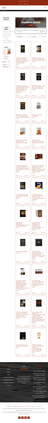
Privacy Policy (33, 406)
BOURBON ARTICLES (8, 379)
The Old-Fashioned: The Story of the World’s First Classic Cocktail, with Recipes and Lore (22, 315)
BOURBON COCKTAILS (8, 382)
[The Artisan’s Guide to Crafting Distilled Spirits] (22, 185)
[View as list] (45, 37)
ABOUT (8, 371)
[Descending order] (28, 37)
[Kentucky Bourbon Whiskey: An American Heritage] (22, 131)
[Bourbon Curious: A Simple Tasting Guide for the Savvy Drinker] (38, 49)
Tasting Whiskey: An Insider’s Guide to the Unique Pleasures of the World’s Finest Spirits (22, 168)
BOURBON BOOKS (7, 40)
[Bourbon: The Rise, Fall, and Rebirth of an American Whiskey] (22, 105)
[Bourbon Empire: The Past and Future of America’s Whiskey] (38, 76)
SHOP (8, 374)
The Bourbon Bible (21, 251)
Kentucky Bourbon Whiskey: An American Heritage (21, 141)
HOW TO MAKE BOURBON (39, 371)
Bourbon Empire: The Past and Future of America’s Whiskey (38, 87)
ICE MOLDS (6, 37)
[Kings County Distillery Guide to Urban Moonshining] (38, 131)
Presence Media (27, 406)
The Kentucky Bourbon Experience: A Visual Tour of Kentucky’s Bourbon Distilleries (38, 283)
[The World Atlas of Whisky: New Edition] (22, 335)
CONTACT (8, 385)
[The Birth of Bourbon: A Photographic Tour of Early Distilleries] (22, 213)
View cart (43, 31)
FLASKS (6, 38)
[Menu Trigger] (45, 7)
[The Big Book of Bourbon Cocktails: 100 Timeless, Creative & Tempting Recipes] (38, 185)
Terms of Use (39, 406)
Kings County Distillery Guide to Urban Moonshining (38, 141)
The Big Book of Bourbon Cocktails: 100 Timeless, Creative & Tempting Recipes (38, 197)
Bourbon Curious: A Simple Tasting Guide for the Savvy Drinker (38, 59)
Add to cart (18, 66)
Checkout (6, 66)
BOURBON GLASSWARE (7, 31)
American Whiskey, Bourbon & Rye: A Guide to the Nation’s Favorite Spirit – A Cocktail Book (22, 60)
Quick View (27, 66)
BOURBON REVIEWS (8, 377)
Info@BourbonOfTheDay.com (24, 1)
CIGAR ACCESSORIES (7, 42)
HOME (8, 369)
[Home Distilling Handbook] (38, 105)
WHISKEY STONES (7, 35)
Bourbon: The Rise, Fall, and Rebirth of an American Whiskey (22, 116)
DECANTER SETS (6, 33)
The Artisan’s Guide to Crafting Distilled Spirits (22, 196)
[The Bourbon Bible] (22, 242)
